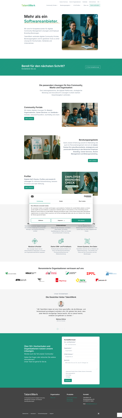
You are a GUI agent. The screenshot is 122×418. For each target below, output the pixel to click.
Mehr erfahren (29, 118)
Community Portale (72, 397)
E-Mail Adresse (68, 354)
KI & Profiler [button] (77, 5)
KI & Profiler (68, 375)
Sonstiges (68, 377)
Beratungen (70, 399)
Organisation (68, 348)
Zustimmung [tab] (40, 201)
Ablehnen (40, 220)
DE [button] (98, 2)
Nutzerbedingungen (42, 413)
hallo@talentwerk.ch (91, 404)
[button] (57, 329)
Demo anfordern (94, 5)
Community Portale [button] (51, 5)
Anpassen (60, 220)
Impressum (33, 413)
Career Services (64, 2)
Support (51, 413)
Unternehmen (92, 2)
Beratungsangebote (70, 373)
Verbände (84, 2)
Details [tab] (61, 201)
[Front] (28, 5)
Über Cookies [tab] (82, 201)
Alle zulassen (81, 220)
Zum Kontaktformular (93, 67)
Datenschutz (25, 413)
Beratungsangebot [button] (65, 5)
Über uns (86, 5)
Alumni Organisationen (75, 2)
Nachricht (66, 360)
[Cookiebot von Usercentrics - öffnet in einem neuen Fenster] (85, 197)
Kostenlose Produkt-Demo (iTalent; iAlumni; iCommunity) (79, 371)
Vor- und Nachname (70, 342)
